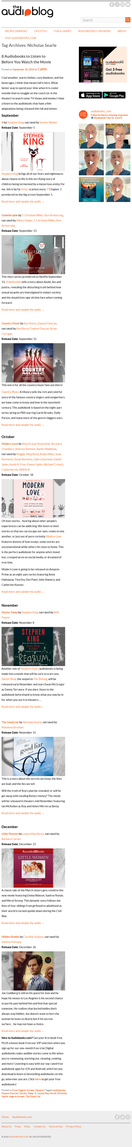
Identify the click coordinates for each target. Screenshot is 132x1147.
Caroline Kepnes (33, 936)
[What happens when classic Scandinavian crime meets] (118, 136)
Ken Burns (30, 323)
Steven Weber (48, 122)
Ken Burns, (23, 328)
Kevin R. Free (18, 464)
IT (47, 189)
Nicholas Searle (32, 722)
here (38, 1079)
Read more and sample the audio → (23, 201)
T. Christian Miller (32, 215)
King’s (25, 189)
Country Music (11, 323)
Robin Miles (47, 454)
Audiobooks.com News (94, 31)
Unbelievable (10, 215)
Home (5, 1117)
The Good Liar (10, 722)
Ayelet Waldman (46, 448)
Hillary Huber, (25, 220)
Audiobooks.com (22, 1117)
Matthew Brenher (13, 727)
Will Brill (24, 469)
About (122, 31)
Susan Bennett (23, 459)
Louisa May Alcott (33, 833)
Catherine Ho (10, 469)
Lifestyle (40, 31)
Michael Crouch (53, 464)
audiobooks (59, 1090)
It (2, 122)
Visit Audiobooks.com (20, 38)
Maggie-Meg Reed (27, 454)
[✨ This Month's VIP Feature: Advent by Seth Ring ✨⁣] (91, 189)
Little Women (10, 833)
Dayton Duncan (47, 323)
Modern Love (10, 443)
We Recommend (16, 31)
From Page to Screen (23, 1090)
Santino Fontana (11, 941)
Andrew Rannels (25, 448)
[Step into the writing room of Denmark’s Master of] (91, 136)
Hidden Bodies (10, 936)
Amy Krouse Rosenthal (36, 443)
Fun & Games (62, 31)
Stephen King (15, 122)
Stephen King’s (30, 668)
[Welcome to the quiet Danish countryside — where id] (118, 189)
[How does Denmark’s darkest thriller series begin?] (118, 162)
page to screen (17, 1096)
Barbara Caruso (11, 838)
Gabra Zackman (42, 459)
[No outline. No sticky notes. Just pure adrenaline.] (91, 162)
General (39, 1090)
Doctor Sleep (10, 612)
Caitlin (42, 69)
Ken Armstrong (53, 215)
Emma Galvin (35, 464)
